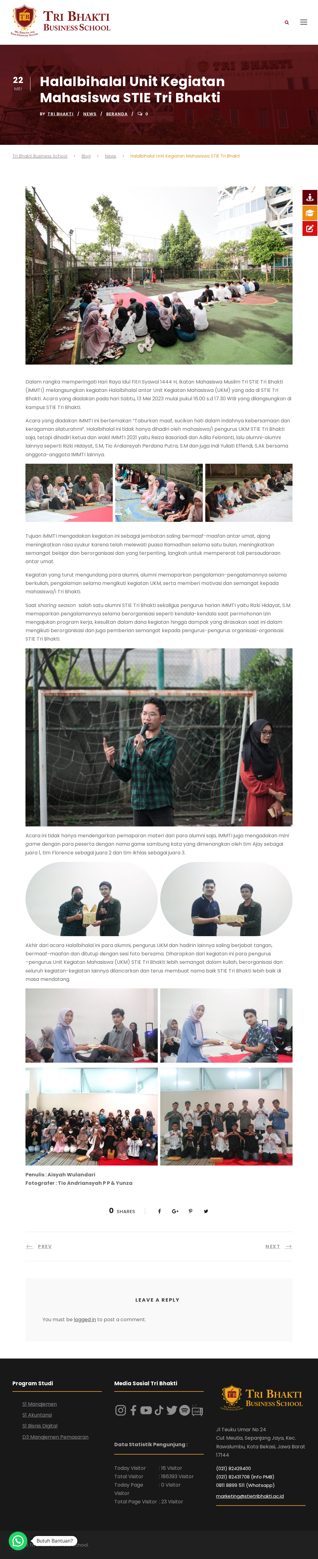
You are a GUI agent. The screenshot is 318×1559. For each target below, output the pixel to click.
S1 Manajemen (39, 1404)
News (90, 114)
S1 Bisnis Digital (39, 1425)
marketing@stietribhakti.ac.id (250, 1496)
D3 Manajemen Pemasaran (55, 1437)
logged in (85, 1319)
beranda (117, 114)
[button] (18, 1541)
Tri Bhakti (61, 114)
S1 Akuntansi (37, 1415)
